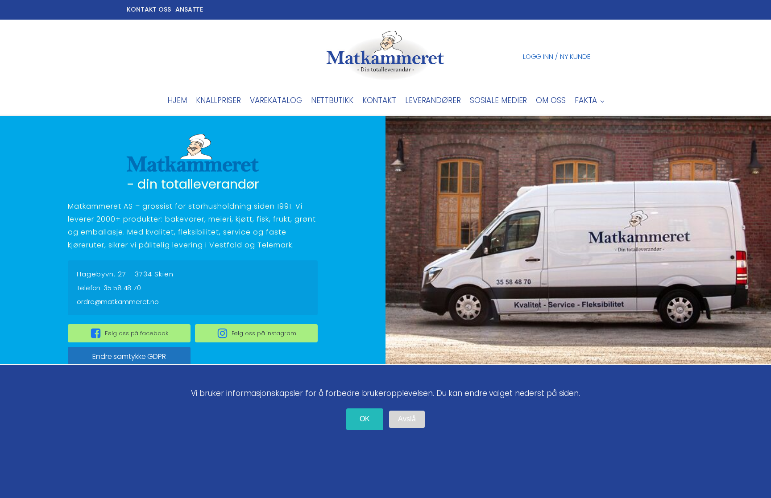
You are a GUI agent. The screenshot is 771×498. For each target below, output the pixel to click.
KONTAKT (379, 100)
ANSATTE (189, 9)
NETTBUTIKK (332, 100)
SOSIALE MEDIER (498, 100)
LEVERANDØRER (433, 100)
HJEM (177, 100)
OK (365, 419)
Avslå (407, 419)
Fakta (586, 100)
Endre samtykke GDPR (129, 356)
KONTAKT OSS (149, 9)
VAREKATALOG (276, 100)
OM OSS (550, 100)
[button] (129, 333)
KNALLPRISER (218, 100)
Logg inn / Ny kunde (556, 56)
